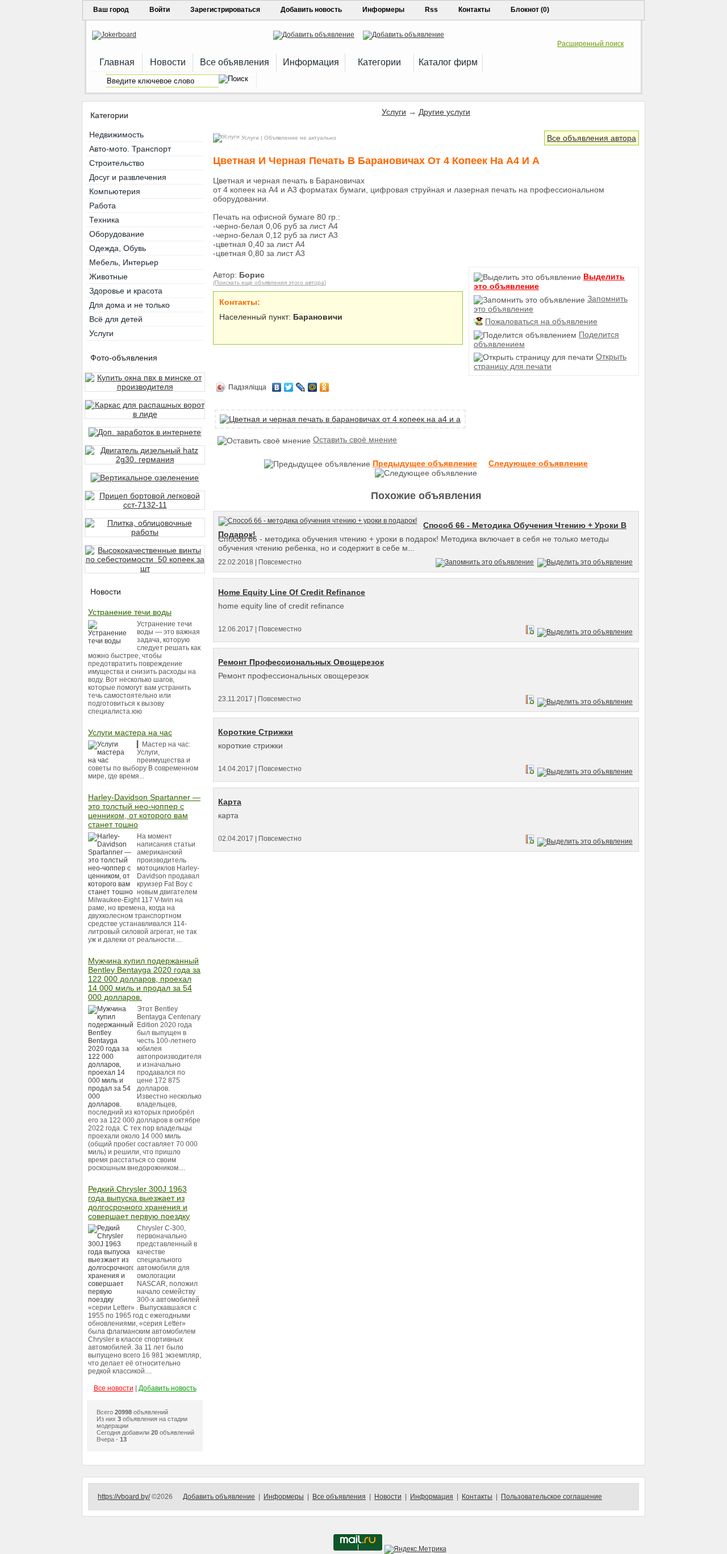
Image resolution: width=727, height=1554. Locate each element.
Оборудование (116, 233)
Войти (159, 10)
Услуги (394, 111)
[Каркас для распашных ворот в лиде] (144, 413)
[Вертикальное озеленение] (145, 477)
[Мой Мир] (313, 387)
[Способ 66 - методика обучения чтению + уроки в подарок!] (320, 521)
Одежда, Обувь (117, 248)
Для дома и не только (129, 304)
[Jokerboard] (114, 35)
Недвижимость (116, 134)
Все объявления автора (591, 138)
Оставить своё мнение (355, 439)
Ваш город (111, 10)
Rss (431, 10)
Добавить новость (311, 10)
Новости (388, 1497)
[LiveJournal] (301, 387)
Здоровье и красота (125, 290)
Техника (104, 219)
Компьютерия (114, 191)
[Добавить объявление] (313, 35)
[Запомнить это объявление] (485, 562)
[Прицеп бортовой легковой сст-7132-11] (144, 504)
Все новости (113, 1388)
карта (229, 801)
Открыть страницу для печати (550, 361)
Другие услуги (444, 111)
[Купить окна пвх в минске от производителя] (144, 386)
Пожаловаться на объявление (541, 321)
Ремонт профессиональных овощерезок (301, 662)
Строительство (116, 162)
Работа (102, 205)
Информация (431, 1497)
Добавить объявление (219, 1497)
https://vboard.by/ (124, 1497)
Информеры (383, 10)
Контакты (474, 10)
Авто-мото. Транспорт (130, 148)
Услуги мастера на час (130, 732)
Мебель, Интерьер (123, 262)
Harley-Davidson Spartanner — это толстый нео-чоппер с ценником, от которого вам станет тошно (144, 811)
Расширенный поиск (590, 44)
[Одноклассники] (325, 387)
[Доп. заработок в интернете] (145, 432)
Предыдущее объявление (425, 463)
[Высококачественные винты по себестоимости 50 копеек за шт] (144, 568)
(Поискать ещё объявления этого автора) (269, 282)
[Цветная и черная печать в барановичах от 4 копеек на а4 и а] (340, 419)
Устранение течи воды (130, 612)
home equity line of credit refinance (291, 592)
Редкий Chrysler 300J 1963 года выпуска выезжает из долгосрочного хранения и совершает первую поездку (139, 1202)
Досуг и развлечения (127, 177)
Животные (108, 276)
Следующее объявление (538, 463)
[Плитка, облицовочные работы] (144, 532)
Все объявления (339, 1497)
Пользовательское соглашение (551, 1497)
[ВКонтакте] (277, 387)
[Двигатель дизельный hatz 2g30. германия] (144, 459)
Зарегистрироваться (225, 10)
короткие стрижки (255, 731)
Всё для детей (116, 319)
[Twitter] (289, 387)
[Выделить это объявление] (585, 562)
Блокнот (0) (530, 10)
